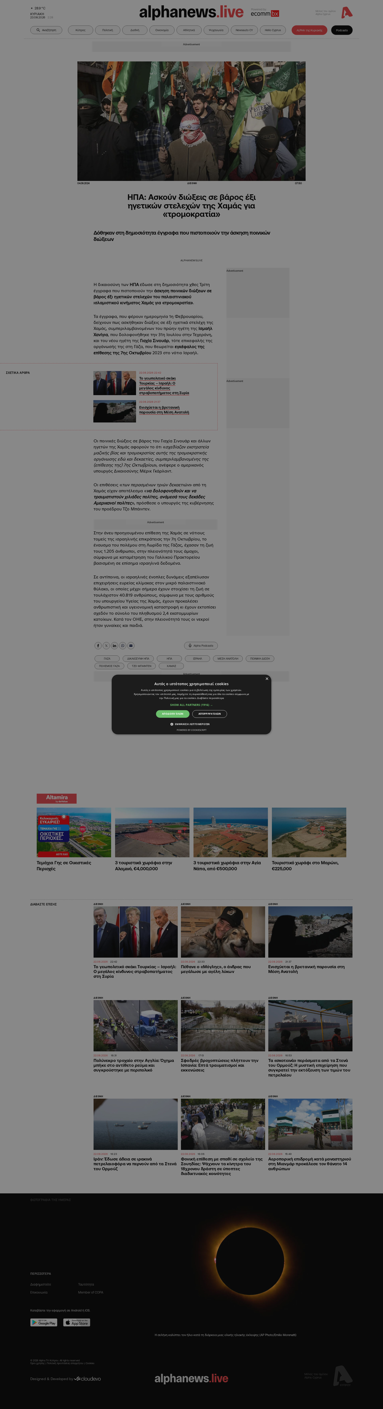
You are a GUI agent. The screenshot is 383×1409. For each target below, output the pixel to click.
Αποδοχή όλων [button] (173, 713)
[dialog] (191, 704)
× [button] (266, 678)
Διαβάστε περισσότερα (210, 698)
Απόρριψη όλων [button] (209, 713)
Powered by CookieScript (191, 730)
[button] (191, 705)
